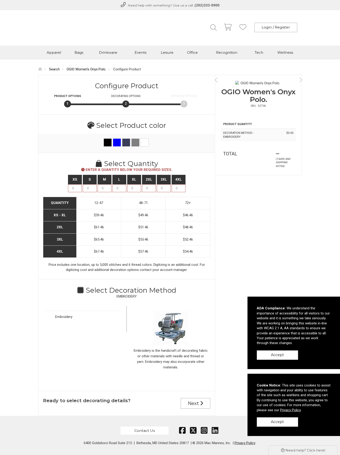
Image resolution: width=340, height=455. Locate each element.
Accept (277, 355)
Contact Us (144, 430)
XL (134, 179)
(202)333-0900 (207, 5)
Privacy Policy (245, 443)
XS (75, 179)
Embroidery (63, 317)
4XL (178, 179)
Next (194, 403)
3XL (164, 179)
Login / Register (276, 27)
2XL (149, 179)
